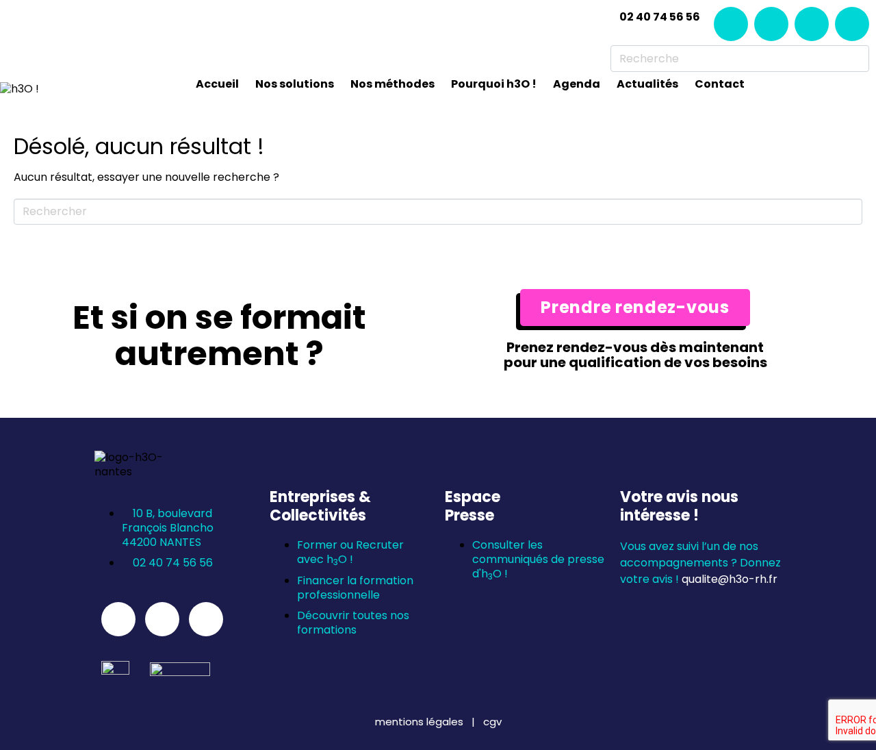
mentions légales (420, 721)
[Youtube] (852, 24)
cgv (492, 721)
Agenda (576, 84)
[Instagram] (771, 24)
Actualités (647, 84)
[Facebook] (812, 24)
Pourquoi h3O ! (494, 84)
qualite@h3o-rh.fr (729, 579)
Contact (720, 84)
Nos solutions (294, 84)
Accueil (217, 84)
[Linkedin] (731, 24)
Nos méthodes (392, 84)
